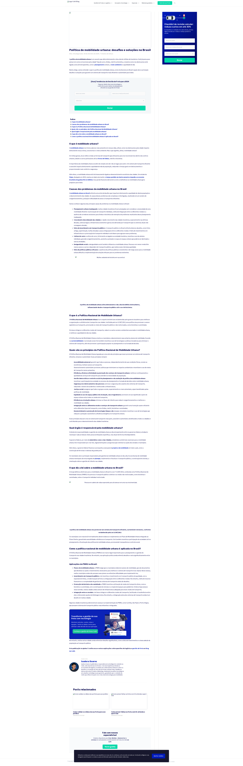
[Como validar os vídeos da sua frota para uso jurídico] (91, 701)
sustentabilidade (77, 341)
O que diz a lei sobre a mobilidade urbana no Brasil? (89, 134)
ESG (70, 54)
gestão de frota (137, 648)
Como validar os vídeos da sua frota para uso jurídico (89, 713)
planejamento (99, 65)
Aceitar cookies (158, 756)
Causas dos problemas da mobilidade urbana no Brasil (90, 124)
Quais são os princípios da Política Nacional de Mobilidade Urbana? (94, 129)
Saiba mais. (126, 757)
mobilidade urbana (76, 148)
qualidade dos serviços (81, 376)
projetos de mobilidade (120, 448)
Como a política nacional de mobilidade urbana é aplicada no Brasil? (95, 136)
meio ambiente (116, 65)
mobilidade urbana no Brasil (80, 193)
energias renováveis (120, 411)
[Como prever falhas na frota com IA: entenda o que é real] (129, 701)
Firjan (71, 177)
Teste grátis (110, 747)
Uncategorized (78, 54)
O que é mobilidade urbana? (81, 122)
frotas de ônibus (103, 159)
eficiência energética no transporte (107, 414)
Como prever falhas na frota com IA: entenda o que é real (128, 713)
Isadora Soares (89, 661)
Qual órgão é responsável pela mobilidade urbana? (89, 132)
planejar (98, 459)
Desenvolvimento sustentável (83, 368)
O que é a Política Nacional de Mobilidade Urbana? (89, 127)
